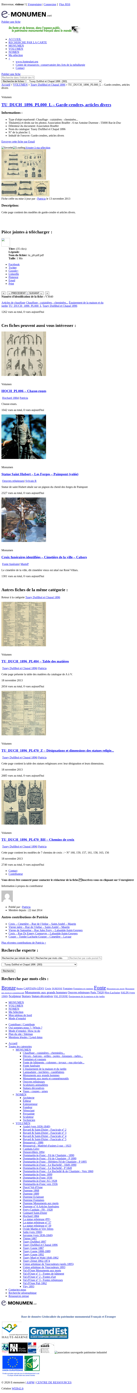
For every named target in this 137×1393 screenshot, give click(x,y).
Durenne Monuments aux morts (41, 1203)
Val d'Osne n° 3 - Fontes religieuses (43, 1280)
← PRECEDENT (17, 293)
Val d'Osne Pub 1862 (35, 1283)
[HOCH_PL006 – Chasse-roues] (23, 374)
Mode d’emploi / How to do (24, 1030)
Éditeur (27, 1100)
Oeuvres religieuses (13, 480)
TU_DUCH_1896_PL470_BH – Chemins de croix (37, 839)
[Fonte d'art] (5, 1352)
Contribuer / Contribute (22, 1024)
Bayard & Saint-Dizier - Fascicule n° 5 (44, 1139)
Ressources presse (19, 1296)
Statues (26, 996)
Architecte (28, 1097)
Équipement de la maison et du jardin (87, 996)
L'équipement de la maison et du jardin (44, 1068)
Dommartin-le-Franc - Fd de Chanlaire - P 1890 (49, 1158)
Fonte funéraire (10, 564)
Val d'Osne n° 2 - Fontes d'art (39, 1276)
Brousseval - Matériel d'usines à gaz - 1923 (47, 1145)
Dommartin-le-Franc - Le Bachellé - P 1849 (47, 1168)
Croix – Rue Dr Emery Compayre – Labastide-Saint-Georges (43, 933)
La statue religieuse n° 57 (37, 1222)
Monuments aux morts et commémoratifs (46, 1078)
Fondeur (27, 1107)
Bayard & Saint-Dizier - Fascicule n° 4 (44, 1136)
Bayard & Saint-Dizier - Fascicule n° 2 (44, 1129)
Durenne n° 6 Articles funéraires (41, 1206)
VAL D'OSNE (61, 996)
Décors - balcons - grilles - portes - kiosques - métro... (53, 1056)
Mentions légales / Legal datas (25, 1037)
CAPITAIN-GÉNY (34, 988)
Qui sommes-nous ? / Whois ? (25, 1027)
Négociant (28, 1110)
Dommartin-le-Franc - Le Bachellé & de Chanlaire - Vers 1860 (58, 1171)
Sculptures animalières (35, 1084)
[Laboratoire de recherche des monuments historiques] (45, 1352)
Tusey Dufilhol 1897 (34, 1241)
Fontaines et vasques (83, 988)
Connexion (50, 4)
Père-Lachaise (112, 992)
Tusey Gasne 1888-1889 (36, 1251)
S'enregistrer (35, 4)
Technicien (29, 1120)
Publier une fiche (11, 21)
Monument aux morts (116, 989)
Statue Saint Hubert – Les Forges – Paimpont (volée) (39, 474)
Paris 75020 (97, 992)
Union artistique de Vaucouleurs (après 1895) (48, 1264)
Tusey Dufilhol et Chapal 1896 (48, 84)
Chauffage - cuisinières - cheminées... (47, 302)
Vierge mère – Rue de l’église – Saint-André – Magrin (39, 927)
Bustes (19, 988)
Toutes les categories (20, 1046)
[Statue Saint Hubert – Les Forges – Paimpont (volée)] (23, 457)
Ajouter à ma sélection (37, 147)
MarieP (25, 564)
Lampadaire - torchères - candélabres (43, 1072)
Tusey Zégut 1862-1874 (36, 1260)
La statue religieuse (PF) (36, 1219)
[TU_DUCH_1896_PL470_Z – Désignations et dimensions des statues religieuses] (23, 734)
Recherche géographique (23, 1292)
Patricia (41, 198)
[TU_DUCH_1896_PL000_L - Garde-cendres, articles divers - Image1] (9, 195)
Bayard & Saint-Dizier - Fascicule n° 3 (44, 1132)
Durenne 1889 (31, 1193)
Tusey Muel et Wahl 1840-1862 (41, 1257)
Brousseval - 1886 (33, 1142)
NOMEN (14, 52)
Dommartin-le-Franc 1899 (37, 1174)
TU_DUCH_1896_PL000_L (25, 305)
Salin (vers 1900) (32, 1232)
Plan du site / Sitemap (21, 1034)
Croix (48, 988)
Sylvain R (31, 480)
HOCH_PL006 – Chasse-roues (23, 391)
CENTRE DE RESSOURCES (54, 1382)
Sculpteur (15, 996)
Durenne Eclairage (33, 1196)
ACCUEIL (15, 39)
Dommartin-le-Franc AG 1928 (40, 1180)
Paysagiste (29, 1113)
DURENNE (57, 988)
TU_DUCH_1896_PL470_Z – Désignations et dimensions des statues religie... (57, 750)
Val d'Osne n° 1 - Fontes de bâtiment (43, 1273)
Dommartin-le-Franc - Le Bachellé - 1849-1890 (49, 1164)
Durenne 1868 (31, 1190)
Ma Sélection (16, 1012)
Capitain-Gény (31, 1148)
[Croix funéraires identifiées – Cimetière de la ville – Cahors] (23, 540)
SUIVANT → (35, 293)
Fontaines (68, 988)
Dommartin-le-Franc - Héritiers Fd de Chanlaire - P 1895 (55, 1161)
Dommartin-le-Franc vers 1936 (40, 1184)
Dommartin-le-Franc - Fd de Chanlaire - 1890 (48, 1155)
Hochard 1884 (10, 397)
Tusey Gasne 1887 (33, 1248)
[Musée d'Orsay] (18, 1352)
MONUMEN (16, 45)
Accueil (5, 84)
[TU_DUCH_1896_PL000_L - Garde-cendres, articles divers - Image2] (25, 195)
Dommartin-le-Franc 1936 (37, 1177)
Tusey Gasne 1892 (33, 1254)
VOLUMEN (16, 48)
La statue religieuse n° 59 (37, 1225)
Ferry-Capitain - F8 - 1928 (38, 1209)
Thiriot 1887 (30, 1238)
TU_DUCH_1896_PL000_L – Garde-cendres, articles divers (56, 104)
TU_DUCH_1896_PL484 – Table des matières (35, 661)
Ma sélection (16, 55)
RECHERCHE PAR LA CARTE (28, 42)
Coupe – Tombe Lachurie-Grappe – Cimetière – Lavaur (40, 936)
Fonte (100, 987)
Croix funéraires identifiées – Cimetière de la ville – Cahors (44, 557)
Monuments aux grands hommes (46, 992)
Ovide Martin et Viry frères (38, 1228)
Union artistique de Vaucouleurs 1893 (44, 1267)
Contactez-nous (17, 1289)
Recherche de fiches (13, 81)
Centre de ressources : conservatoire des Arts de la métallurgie (50, 64)
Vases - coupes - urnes (35, 1091)
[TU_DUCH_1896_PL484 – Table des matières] (23, 645)
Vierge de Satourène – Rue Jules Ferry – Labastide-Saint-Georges (46, 930)
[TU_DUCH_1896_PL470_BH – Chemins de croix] (23, 823)
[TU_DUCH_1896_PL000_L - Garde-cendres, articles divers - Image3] (42, 195)
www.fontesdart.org (27, 61)
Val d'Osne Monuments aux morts (42, 1270)
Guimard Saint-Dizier (35, 1212)
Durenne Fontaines (33, 1200)
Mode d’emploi (17, 1018)
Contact (20, 67)
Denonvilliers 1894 (33, 1152)
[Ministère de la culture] (32, 1352)
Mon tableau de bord (20, 1015)
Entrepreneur (30, 1104)
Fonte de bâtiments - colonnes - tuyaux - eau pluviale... (53, 1062)
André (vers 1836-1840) (36, 1126)
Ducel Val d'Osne (33, 1187)
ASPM (30, 1382)
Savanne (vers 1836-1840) (38, 1235)
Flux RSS (64, 4)
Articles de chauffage (13, 302)
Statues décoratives (42, 996)
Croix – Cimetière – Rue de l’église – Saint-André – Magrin (42, 923)
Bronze (8, 987)
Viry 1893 (28, 1286)
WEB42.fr (18, 1388)
